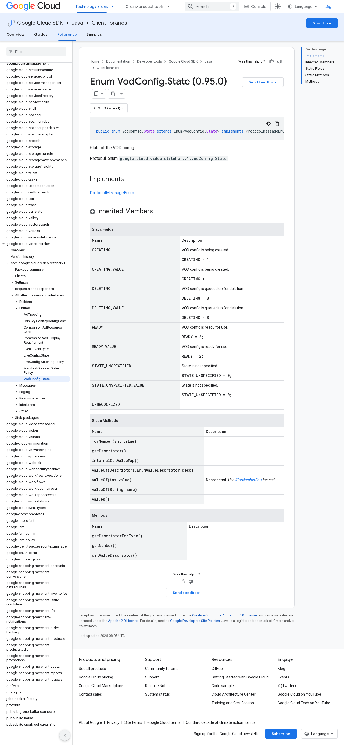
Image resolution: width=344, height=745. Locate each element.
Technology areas (92, 6)
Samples (94, 34)
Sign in (331, 6)
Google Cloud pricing (96, 677)
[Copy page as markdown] (113, 93)
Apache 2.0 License (123, 621)
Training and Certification (233, 703)
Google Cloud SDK (40, 23)
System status (157, 694)
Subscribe (281, 733)
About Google (90, 722)
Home (94, 61)
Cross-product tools (145, 6)
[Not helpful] (279, 61)
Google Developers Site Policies (195, 621)
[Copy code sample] (277, 123)
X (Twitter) (287, 686)
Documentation (118, 61)
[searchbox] (36, 51)
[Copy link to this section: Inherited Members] (158, 211)
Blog (281, 668)
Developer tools (149, 61)
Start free (322, 23)
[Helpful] (271, 61)
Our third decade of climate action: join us (221, 722)
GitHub (217, 668)
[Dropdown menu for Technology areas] (114, 6)
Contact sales (90, 694)
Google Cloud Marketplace (101, 686)
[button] (35, 244)
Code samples (224, 686)
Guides (41, 34)
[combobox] (212, 6)
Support (152, 677)
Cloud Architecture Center (234, 694)
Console (258, 6)
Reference (67, 34)
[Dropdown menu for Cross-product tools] (170, 6)
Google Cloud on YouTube (299, 694)
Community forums (161, 668)
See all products (92, 668)
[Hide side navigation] (64, 735)
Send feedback (263, 82)
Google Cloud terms (164, 722)
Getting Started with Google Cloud (240, 677)
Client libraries (109, 23)
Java (77, 23)
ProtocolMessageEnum (112, 192)
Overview (15, 34)
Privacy (113, 722)
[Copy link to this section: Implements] (129, 179)
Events (283, 677)
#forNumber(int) (248, 480)
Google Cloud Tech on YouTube (304, 703)
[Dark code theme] (268, 123)
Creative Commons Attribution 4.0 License (224, 615)
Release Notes (157, 686)
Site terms (133, 722)
